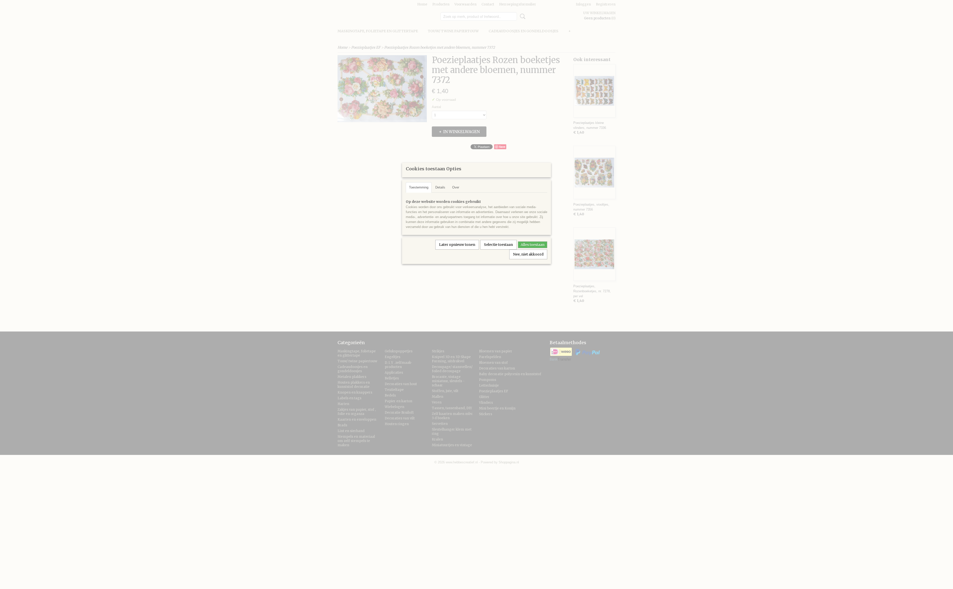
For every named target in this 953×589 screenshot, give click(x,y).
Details (440, 187)
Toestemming (418, 187)
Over (455, 187)
